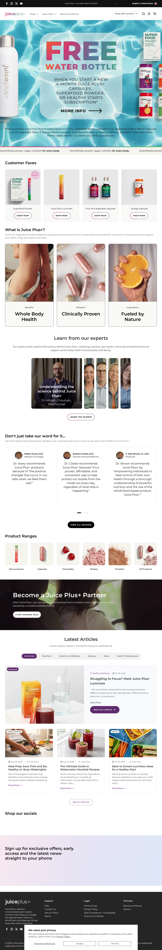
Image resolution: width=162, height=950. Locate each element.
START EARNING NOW (26, 615)
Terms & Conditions (94, 916)
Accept (79, 943)
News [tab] (106, 656)
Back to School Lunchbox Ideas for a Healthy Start (132, 768)
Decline (115, 943)
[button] (126, 13)
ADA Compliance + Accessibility (100, 913)
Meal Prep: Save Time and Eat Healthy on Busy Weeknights (27, 768)
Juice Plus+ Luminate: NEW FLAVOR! (81, 3)
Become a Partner (133, 906)
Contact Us (50, 909)
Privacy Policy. (63, 936)
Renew (127, 909)
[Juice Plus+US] (15, 14)
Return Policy (51, 913)
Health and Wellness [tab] (69, 656)
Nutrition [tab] (47, 656)
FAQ (47, 906)
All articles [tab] (29, 656)
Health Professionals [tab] (127, 656)
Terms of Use (90, 906)
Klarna (48, 916)
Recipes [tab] (92, 656)
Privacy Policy (91, 909)
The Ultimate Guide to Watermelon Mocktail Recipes (79, 768)
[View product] (149, 13)
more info (79, 105)
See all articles (81, 802)
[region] (81, 478)
